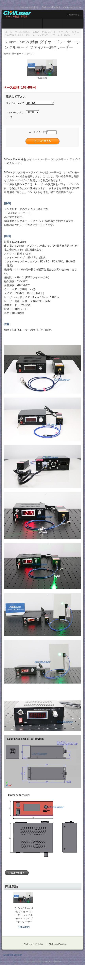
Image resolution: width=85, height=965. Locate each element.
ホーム (8, 32)
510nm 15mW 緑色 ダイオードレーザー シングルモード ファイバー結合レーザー (24, 915)
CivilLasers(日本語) (29, 7)
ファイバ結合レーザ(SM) (27, 32)
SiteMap (57, 961)
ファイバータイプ (15, 103)
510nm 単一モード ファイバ (55, 32)
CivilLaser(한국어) (72, 7)
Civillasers (47, 961)
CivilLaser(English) (51, 7)
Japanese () (73, 14)
